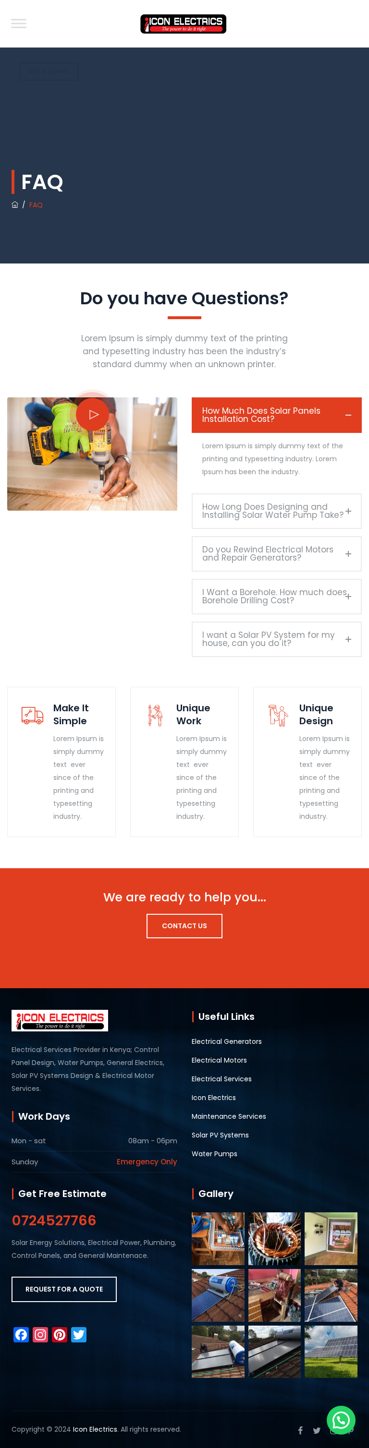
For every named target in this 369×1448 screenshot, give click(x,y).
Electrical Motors (219, 1060)
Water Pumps (214, 1154)
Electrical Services (222, 1079)
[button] (341, 1420)
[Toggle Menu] (18, 23)
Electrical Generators (227, 1041)
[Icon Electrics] (183, 24)
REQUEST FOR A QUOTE (64, 1289)
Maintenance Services (229, 1116)
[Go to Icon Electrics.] (15, 205)
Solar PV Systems (220, 1135)
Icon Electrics (214, 1097)
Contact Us (184, 926)
